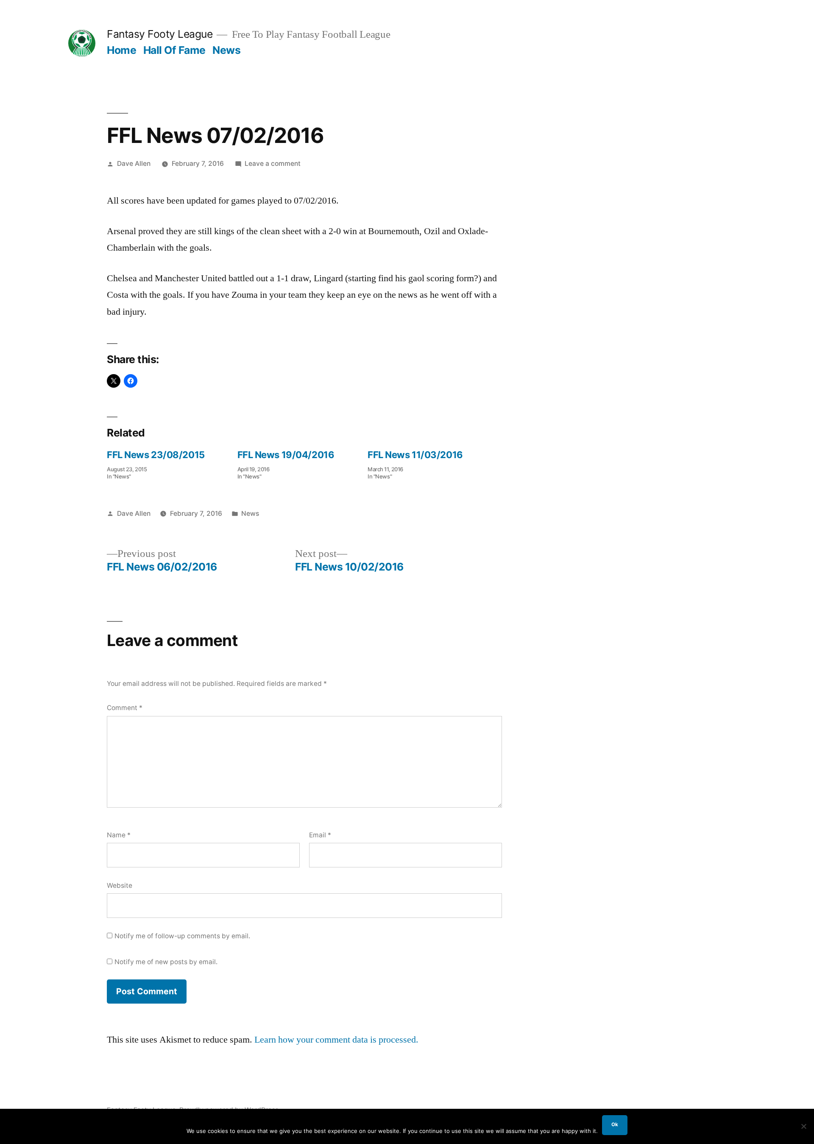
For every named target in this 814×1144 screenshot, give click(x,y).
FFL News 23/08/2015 (156, 454)
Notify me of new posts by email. (165, 962)
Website (119, 885)
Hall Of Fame (174, 50)
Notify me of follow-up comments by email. (182, 936)
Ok (614, 1124)
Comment (124, 708)
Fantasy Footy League (159, 34)
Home (121, 50)
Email (320, 835)
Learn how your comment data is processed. (336, 1040)
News (226, 50)
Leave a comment (273, 163)
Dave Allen (134, 163)
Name (119, 835)
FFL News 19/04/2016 (286, 454)
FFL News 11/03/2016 (415, 454)
